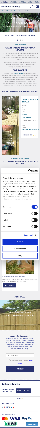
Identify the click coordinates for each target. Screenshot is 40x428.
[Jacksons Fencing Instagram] (3, 407)
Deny (20, 255)
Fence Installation (12, 11)
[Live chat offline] (31, 424)
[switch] (34, 213)
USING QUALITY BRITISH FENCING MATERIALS (20, 35)
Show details (28, 235)
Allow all (20, 242)
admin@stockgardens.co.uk (30, 129)
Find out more (9, 285)
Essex (21, 11)
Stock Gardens (19, 73)
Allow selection (20, 249)
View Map (25, 114)
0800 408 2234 (7, 392)
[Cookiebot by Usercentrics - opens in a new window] (28, 170)
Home (3, 11)
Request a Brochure (23, 390)
